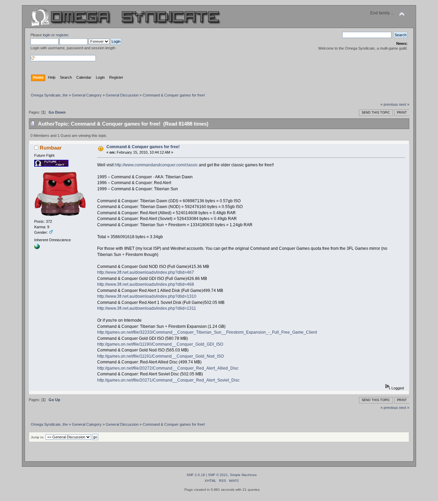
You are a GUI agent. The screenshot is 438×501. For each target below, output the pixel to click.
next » (404, 104)
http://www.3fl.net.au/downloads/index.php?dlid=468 (145, 284)
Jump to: (37, 437)
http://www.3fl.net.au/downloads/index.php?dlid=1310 (146, 296)
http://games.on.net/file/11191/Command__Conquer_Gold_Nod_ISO (160, 356)
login (46, 35)
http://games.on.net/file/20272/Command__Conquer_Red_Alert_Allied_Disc (168, 368)
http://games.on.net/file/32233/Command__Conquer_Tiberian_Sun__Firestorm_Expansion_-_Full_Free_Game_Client (207, 332)
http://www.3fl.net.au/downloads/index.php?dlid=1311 (146, 308)
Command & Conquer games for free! (143, 146)
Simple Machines (243, 475)
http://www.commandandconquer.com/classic (156, 165)
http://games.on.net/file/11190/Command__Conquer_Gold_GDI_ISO (160, 344)
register (62, 35)
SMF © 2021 (218, 475)
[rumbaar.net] (37, 248)
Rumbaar (51, 148)
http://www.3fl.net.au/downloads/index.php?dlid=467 (145, 272)
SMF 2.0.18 (195, 475)
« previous (389, 104)
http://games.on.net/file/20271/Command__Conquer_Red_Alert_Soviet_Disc (168, 380)
